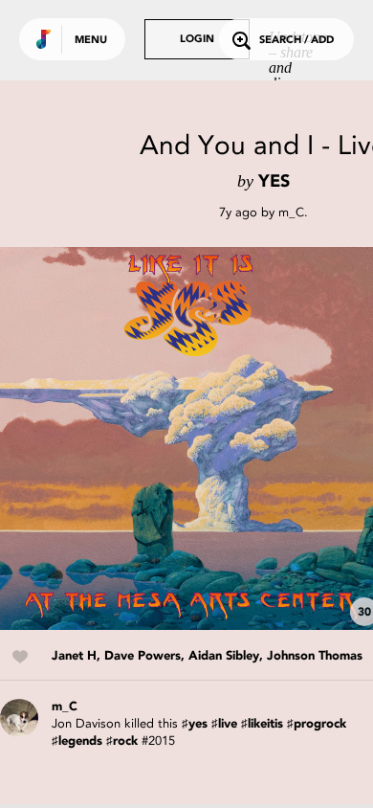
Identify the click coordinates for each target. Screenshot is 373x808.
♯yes (195, 724)
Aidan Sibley (223, 656)
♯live (224, 724)
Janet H (74, 656)
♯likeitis (262, 724)
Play (191, 438)
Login (197, 39)
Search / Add (296, 40)
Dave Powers (142, 656)
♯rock (122, 741)
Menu (91, 40)
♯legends (77, 741)
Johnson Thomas (314, 656)
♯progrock (316, 724)
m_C (291, 212)
